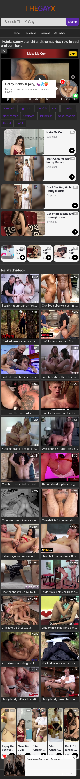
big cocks (26, 108)
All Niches (59, 32)
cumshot (68, 108)
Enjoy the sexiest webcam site (8, 748)
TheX (40, 8)
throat (7, 123)
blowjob (42, 108)
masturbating (66, 116)
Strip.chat (51, 136)
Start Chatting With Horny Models (58, 160)
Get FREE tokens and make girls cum (61, 215)
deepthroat (10, 116)
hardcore (28, 116)
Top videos (30, 32)
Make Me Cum (36, 53)
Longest (45, 32)
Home (16, 32)
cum (54, 108)
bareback (9, 108)
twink (20, 123)
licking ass (46, 116)
